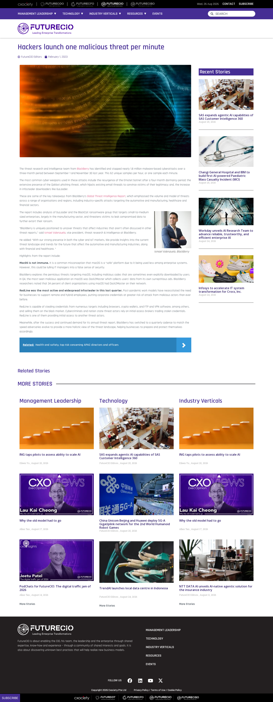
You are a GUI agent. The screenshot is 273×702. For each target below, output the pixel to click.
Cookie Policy (175, 690)
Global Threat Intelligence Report (106, 196)
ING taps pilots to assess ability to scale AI (50, 454)
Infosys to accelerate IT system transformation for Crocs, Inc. (221, 290)
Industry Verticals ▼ (105, 14)
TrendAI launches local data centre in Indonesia (133, 588)
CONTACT (228, 4)
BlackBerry (83, 169)
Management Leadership (50, 401)
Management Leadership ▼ (37, 14)
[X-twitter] (160, 680)
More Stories (27, 604)
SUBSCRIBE (246, 4)
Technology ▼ (73, 14)
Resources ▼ (137, 14)
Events (157, 14)
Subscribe (10, 698)
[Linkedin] (140, 680)
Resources (153, 656)
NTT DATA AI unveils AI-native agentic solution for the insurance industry (215, 588)
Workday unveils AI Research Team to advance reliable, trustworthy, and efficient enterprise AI (226, 234)
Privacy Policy (141, 690)
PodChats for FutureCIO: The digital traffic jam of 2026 (55, 588)
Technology (113, 401)
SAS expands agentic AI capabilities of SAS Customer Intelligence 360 (226, 117)
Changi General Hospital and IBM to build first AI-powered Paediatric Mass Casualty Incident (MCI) (224, 175)
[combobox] (231, 14)
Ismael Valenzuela (55, 233)
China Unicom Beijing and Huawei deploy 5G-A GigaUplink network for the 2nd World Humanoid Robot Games (134, 524)
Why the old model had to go (40, 520)
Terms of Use (158, 690)
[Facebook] (130, 680)
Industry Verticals (200, 401)
